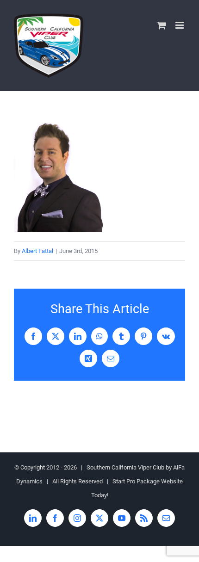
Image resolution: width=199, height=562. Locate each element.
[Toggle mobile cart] (161, 25)
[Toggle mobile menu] (180, 25)
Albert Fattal (37, 250)
